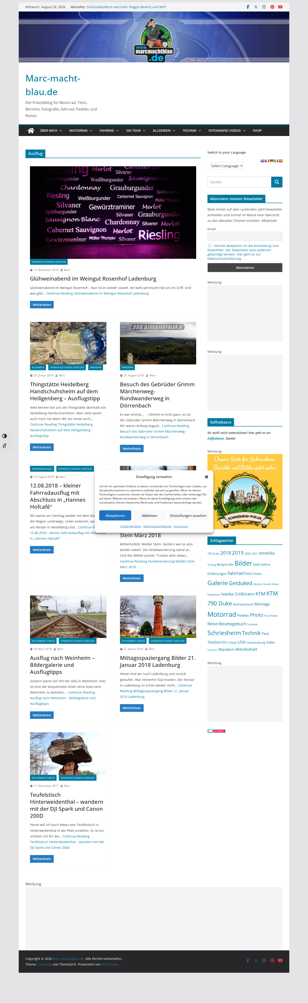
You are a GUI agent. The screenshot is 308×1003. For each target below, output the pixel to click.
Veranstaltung (255, 642)
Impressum (181, 526)
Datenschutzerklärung (157, 526)
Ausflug (211, 564)
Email (211, 229)
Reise (212, 623)
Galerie (217, 583)
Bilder (243, 563)
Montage (262, 604)
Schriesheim (224, 633)
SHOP (257, 130)
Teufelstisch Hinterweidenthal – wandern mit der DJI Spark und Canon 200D (66, 805)
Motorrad (78, 130)
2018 (225, 553)
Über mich (48, 130)
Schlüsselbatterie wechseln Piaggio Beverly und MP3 (126, 7)
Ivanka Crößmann (238, 594)
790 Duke (213, 553)
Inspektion (213, 594)
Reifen (274, 615)
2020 (248, 553)
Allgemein (162, 130)
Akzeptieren (115, 515)
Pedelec (243, 615)
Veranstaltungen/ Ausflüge (49, 261)
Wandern (95, 367)
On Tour (133, 130)
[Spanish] (280, 161)
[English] (262, 161)
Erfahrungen (217, 573)
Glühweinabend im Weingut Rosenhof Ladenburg (93, 278)
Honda (267, 584)
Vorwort (212, 649)
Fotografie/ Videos (225, 130)
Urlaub (232, 642)
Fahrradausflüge (42, 468)
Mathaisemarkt (243, 604)
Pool (267, 615)
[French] (267, 161)
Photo (256, 615)
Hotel (275, 584)
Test (265, 633)
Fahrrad (107, 130)
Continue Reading (97, 293)
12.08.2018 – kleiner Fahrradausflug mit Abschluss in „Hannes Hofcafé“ (57, 496)
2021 (255, 553)
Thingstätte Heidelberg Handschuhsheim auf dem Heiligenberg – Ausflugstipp (65, 391)
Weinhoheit (246, 649)
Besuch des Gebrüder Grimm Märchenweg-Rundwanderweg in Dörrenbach (157, 394)
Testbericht (217, 642)
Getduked (240, 583)
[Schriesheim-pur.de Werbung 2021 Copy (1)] (245, 457)
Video (270, 642)
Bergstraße (225, 564)
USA (241, 642)
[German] (271, 161)
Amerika (267, 553)
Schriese (252, 624)
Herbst (257, 584)
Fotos (257, 573)
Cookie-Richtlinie (130, 526)
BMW (256, 564)
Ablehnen (149, 515)
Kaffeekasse (215, 438)
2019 (238, 552)
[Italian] (276, 161)
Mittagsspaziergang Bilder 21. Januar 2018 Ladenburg (157, 661)
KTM (260, 593)
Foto (248, 573)
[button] (206, 477)
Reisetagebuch (232, 623)
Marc (67, 270)
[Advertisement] (245, 313)
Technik (189, 130)
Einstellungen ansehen (188, 515)
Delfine (265, 564)
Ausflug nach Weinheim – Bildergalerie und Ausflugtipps (62, 664)
